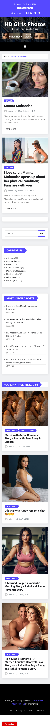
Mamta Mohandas (19, 56)
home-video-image (14, 267)
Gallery (9, 264)
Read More (11, 129)
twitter (31, 710)
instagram (20, 710)
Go (41, 233)
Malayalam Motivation (16, 271)
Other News (11, 277)
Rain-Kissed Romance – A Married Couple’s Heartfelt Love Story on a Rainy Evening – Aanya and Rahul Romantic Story (25, 663)
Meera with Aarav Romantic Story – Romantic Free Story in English (23, 438)
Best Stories (11, 261)
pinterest (41, 710)
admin (10, 111)
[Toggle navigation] (25, 46)
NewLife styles (12, 274)
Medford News (18, 704)
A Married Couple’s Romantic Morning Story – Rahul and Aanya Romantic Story (25, 586)
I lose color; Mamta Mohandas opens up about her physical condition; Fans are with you (24, 178)
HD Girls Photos (25, 24)
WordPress (38, 700)
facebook (9, 710)
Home (6, 56)
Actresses (10, 258)
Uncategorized (12, 280)
